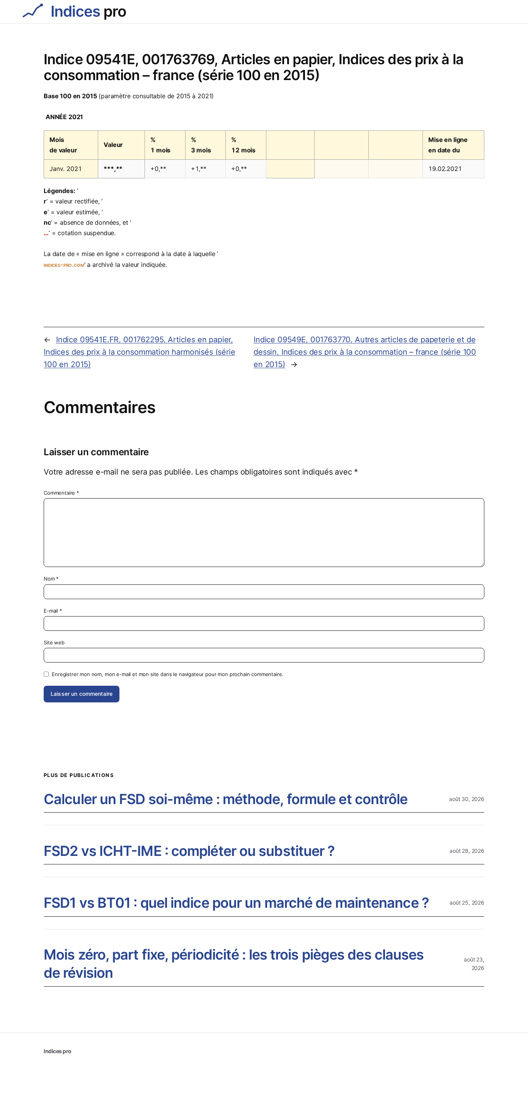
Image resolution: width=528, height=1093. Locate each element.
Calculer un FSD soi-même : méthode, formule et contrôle (226, 799)
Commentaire (61, 493)
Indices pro (58, 1051)
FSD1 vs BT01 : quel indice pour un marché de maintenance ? (236, 902)
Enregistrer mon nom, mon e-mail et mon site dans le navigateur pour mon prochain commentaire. (167, 674)
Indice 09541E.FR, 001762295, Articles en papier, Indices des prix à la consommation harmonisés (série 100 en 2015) (139, 352)
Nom (51, 579)
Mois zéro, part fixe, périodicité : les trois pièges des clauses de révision (234, 963)
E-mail (53, 611)
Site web (54, 642)
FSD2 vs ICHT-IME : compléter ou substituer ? (189, 850)
